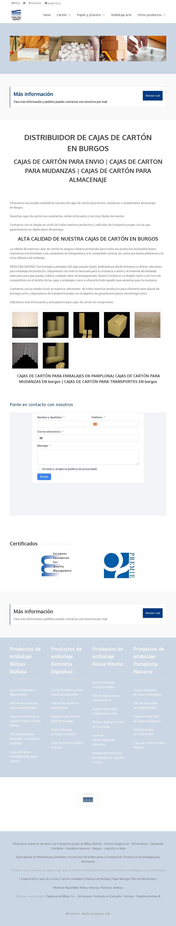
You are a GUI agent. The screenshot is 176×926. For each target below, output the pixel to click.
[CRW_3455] (147, 325)
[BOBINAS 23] (117, 325)
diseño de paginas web (95, 914)
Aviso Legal (36, 896)
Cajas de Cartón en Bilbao (76, 870)
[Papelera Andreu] (18, 14)
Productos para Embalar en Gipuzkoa (34, 870)
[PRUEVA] (56, 355)
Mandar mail (153, 95)
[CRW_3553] (25, 355)
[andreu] (25, 325)
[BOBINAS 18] (86, 325)
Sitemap (21, 896)
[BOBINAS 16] (56, 325)
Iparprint (74, 914)
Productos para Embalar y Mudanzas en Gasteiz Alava (130, 870)
